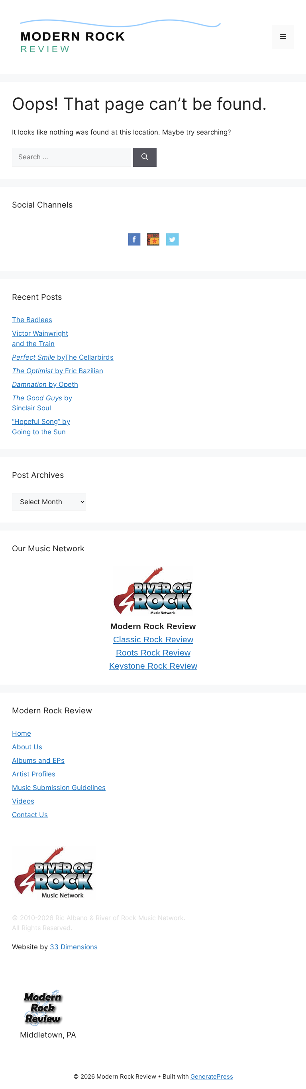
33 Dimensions (74, 947)
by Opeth (45, 384)
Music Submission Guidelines (59, 788)
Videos (23, 801)
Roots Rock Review (153, 652)
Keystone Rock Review (153, 666)
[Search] (145, 157)
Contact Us (30, 815)
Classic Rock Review (153, 639)
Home (21, 733)
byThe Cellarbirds (63, 357)
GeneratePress (211, 1076)
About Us (27, 747)
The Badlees (32, 320)
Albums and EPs (38, 760)
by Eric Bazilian (57, 371)
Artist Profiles (33, 774)
